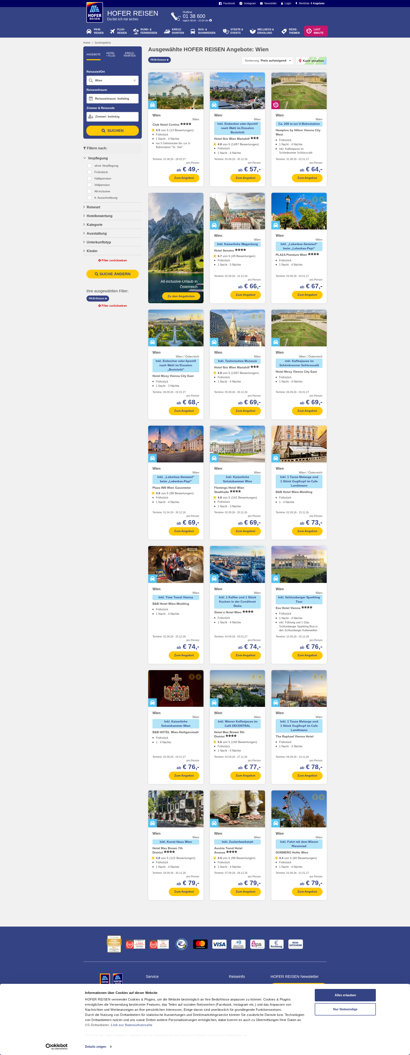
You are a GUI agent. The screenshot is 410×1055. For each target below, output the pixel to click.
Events (236, 31)
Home (86, 42)
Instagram (250, 3)
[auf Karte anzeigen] (192, 79)
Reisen (99, 31)
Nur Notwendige (345, 1009)
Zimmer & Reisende (100, 108)
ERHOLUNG (265, 31)
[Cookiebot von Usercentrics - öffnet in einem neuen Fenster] (56, 1046)
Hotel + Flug (110, 54)
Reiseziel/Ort (95, 71)
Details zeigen (95, 1046)
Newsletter (270, 3)
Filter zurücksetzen (114, 260)
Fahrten (178, 31)
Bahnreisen (206, 31)
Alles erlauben (345, 995)
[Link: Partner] (105, 979)
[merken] (198, 79)
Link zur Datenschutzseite (131, 1025)
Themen (294, 31)
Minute (319, 31)
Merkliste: (311, 3)
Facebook (229, 3)
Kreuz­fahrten (130, 54)
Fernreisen (149, 31)
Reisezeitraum (96, 89)
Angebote (93, 54)
